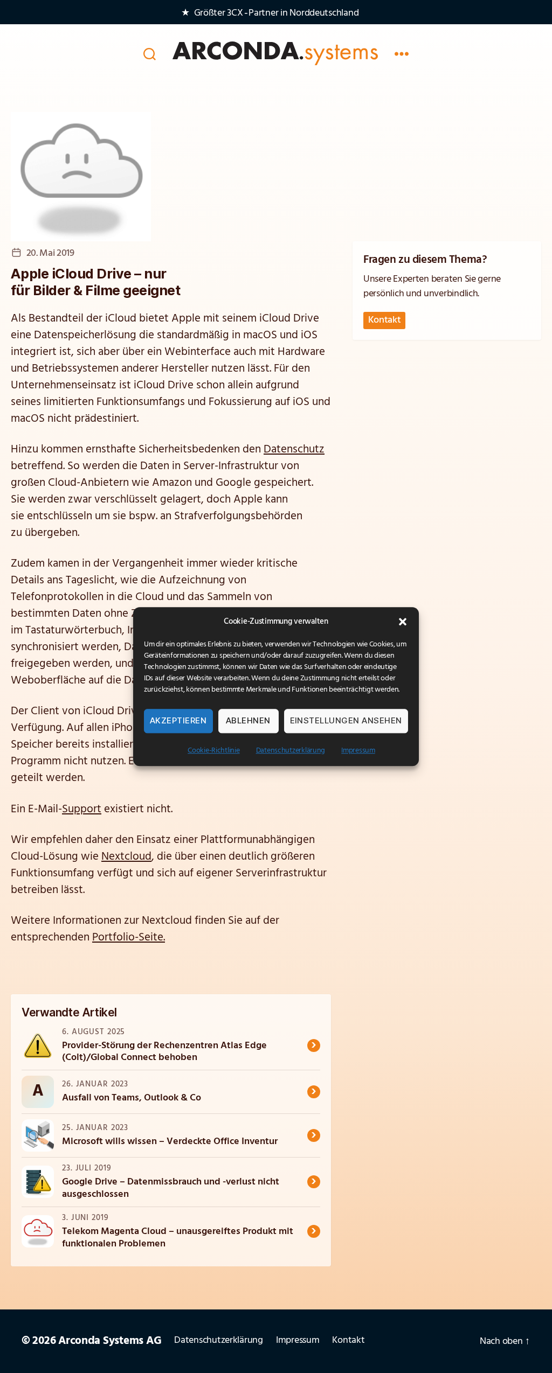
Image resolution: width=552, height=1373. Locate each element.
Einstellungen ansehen (346, 720)
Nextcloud (126, 857)
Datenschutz (294, 449)
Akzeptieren (178, 720)
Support (81, 809)
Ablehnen (248, 720)
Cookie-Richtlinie (213, 750)
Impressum (358, 750)
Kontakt (384, 320)
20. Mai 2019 (50, 253)
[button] (402, 621)
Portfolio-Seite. (128, 937)
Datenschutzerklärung (291, 750)
